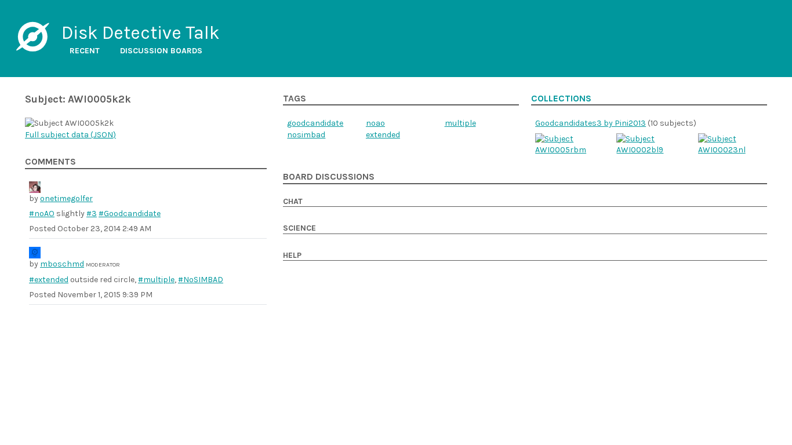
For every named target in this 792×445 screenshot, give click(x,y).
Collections (561, 98)
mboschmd (62, 264)
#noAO (42, 213)
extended (383, 135)
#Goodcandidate (130, 213)
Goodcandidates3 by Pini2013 (590, 123)
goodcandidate (315, 123)
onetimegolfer (66, 198)
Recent (85, 51)
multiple (460, 123)
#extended (48, 279)
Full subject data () (70, 135)
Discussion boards (161, 51)
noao (375, 123)
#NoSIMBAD (200, 279)
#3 (91, 213)
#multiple (156, 279)
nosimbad (306, 135)
